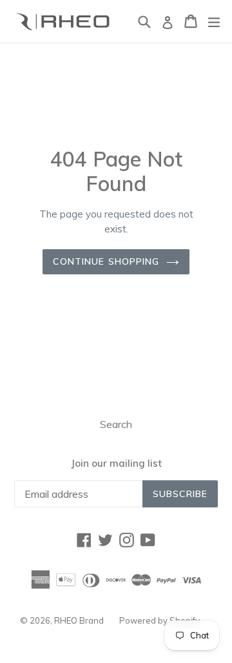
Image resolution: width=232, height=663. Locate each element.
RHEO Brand (79, 620)
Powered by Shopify (159, 620)
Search (116, 424)
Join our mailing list (116, 463)
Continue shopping (106, 261)
